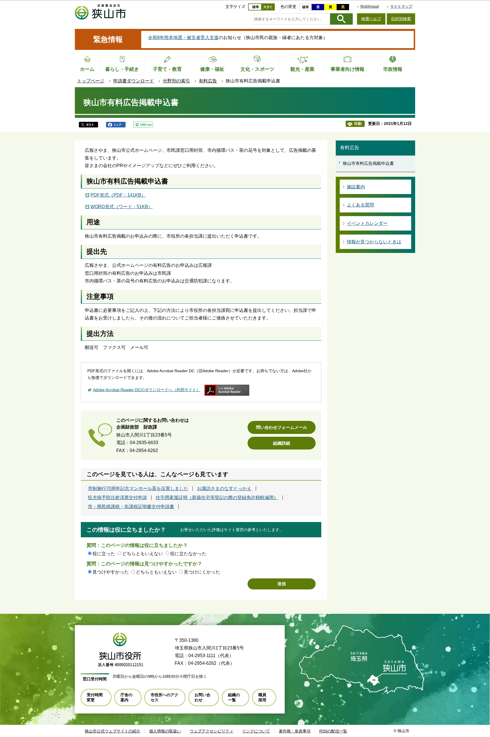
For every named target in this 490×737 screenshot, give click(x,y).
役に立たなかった (188, 553)
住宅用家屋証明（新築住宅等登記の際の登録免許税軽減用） (217, 497)
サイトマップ (401, 6)
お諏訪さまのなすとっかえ (224, 488)
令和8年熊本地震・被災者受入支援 (183, 37)
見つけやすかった (110, 572)
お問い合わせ (202, 697)
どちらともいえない (142, 553)
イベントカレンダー (367, 223)
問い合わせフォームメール (281, 427)
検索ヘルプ (371, 18)
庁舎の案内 (126, 697)
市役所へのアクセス (164, 697)
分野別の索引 (176, 80)
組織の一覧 (234, 697)
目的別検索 (401, 18)
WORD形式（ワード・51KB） (121, 206)
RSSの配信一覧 (333, 731)
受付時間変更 (95, 697)
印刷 (358, 124)
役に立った (103, 553)
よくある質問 (360, 205)
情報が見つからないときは (374, 241)
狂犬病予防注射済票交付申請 (117, 497)
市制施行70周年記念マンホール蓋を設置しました (138, 488)
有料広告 (208, 80)
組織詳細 (281, 443)
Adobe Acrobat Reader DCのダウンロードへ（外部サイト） (146, 389)
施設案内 (356, 186)
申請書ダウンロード (133, 80)
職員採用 (262, 697)
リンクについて (256, 731)
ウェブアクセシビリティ (211, 731)
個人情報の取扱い (165, 731)
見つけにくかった (202, 572)
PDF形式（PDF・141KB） (118, 195)
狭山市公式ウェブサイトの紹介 (112, 731)
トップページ (90, 80)
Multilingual (369, 6)
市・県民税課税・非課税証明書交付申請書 (131, 506)
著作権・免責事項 (295, 731)
